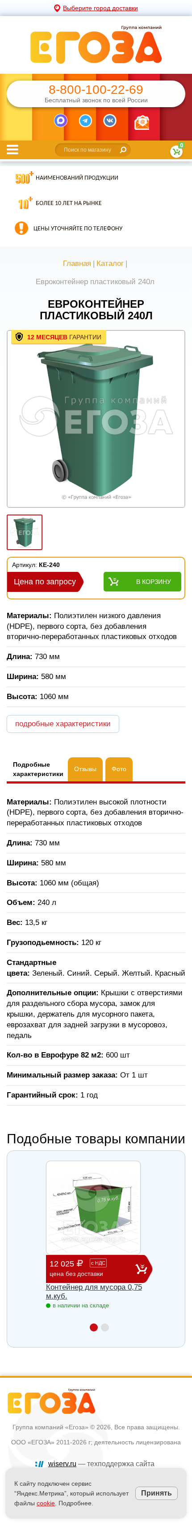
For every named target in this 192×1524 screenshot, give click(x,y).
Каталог (110, 263)
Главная (77, 263)
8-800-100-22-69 (96, 90)
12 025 (77, 1268)
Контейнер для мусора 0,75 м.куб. (94, 1291)
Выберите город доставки (100, 8)
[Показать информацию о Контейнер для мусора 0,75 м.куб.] (93, 1208)
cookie (46, 1503)
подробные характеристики (63, 724)
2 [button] (105, 1327)
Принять (156, 1493)
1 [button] (94, 1327)
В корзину (153, 581)
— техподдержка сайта (101, 1464)
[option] (96, 420)
